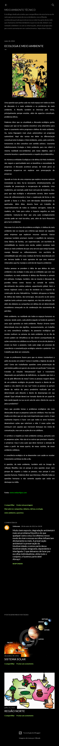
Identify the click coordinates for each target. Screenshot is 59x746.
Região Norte (14, 711)
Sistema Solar (15, 659)
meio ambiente (10, 513)
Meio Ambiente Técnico (20, 9)
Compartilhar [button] (9, 505)
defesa (32, 509)
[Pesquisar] (53, 4)
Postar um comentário (24, 664)
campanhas (18, 509)
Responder (18, 564)
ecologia (39, 509)
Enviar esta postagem (24, 505)
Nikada (37, 738)
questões (20, 513)
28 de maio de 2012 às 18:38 (31, 526)
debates (26, 509)
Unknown (16, 526)
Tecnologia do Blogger (31, 733)
